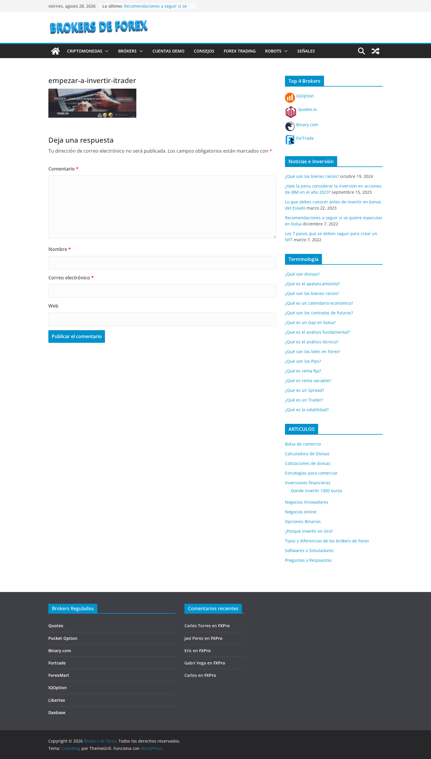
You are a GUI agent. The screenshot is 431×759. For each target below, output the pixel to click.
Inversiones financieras (307, 482)
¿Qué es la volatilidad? (307, 409)
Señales (306, 51)
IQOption (304, 96)
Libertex (56, 700)
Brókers (127, 51)
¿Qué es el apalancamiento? (312, 283)
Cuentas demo (168, 51)
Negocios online (300, 512)
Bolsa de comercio (303, 444)
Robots (273, 51)
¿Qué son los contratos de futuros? (319, 313)
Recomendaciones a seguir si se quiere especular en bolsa (155, 9)
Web (53, 306)
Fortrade (57, 663)
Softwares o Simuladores (309, 550)
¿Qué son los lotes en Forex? (312, 351)
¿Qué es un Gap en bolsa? (310, 322)
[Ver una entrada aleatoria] (376, 51)
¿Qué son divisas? (302, 274)
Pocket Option (62, 638)
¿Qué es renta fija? (303, 371)
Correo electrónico (71, 277)
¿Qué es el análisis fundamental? (317, 332)
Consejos (204, 51)
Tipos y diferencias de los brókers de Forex (327, 541)
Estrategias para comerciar (311, 473)
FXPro (224, 625)
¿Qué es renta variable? (308, 380)
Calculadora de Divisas (307, 453)
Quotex (55, 625)
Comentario (63, 169)
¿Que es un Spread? (304, 390)
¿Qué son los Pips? (303, 361)
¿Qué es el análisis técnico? (311, 342)
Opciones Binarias (303, 521)
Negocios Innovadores (306, 502)
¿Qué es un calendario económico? (319, 303)
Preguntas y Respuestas (308, 560)
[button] (105, 51)
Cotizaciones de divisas (307, 463)
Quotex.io (307, 109)
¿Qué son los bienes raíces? (312, 176)
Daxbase (56, 712)
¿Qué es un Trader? (304, 400)
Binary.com (306, 124)
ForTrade (304, 138)
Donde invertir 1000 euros (316, 490)
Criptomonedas (84, 51)
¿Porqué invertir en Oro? (309, 531)
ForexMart (58, 675)
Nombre (59, 249)
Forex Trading (240, 51)
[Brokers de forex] (55, 51)
